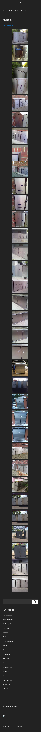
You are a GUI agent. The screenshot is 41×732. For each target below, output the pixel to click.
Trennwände (7, 667)
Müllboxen (7, 19)
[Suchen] (35, 602)
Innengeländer (8, 641)
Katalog (5, 645)
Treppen (6, 671)
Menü (22, 3)
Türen (5, 676)
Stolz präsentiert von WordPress (14, 727)
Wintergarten (7, 689)
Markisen (6, 650)
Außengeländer (8, 619)
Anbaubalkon (7, 615)
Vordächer (6, 684)
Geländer (6, 637)
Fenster (5, 632)
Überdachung (7, 680)
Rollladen (6, 658)
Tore (4, 663)
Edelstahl (6, 628)
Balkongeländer (8, 624)
